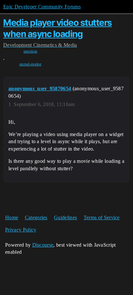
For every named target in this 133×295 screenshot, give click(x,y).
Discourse (43, 245)
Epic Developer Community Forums (42, 6)
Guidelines (65, 217)
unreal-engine (30, 64)
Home (11, 217)
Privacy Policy (20, 229)
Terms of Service (102, 217)
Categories (36, 217)
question (30, 51)
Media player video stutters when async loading (57, 28)
